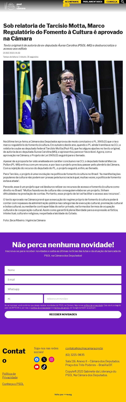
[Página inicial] (15, 5)
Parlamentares (92, 1)
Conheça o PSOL (13, 384)
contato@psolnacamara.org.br (84, 348)
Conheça (111, 1)
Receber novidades (63, 314)
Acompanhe (72, 1)
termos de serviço (61, 308)
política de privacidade (93, 305)
